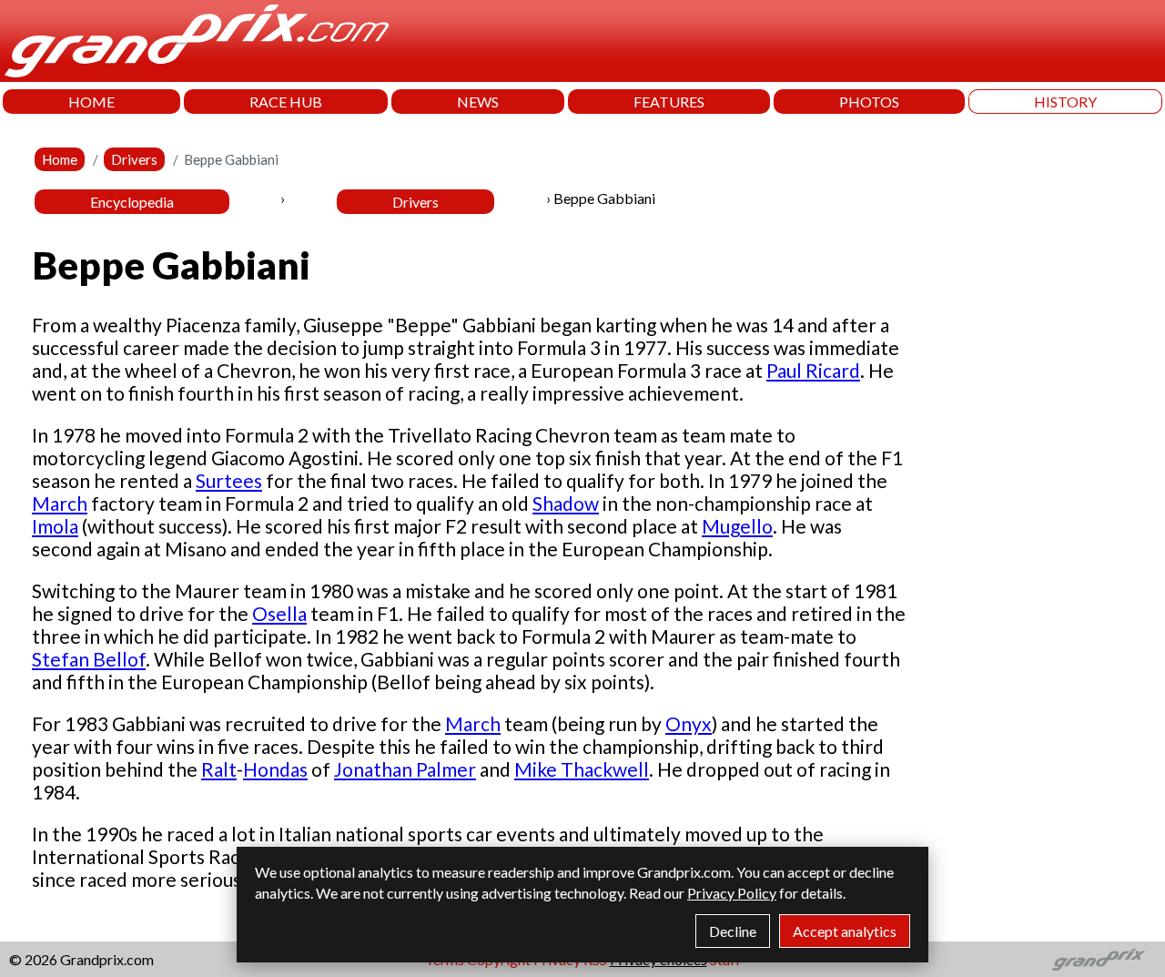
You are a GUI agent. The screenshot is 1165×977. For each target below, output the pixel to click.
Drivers (134, 159)
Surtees (229, 480)
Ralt (219, 769)
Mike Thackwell (581, 769)
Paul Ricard (813, 370)
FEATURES (668, 101)
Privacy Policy (731, 892)
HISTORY (1065, 101)
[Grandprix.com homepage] (1099, 960)
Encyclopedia (132, 201)
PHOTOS (869, 101)
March (59, 503)
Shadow (565, 503)
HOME (91, 101)
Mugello (737, 525)
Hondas (275, 769)
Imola (55, 525)
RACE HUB (285, 101)
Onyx (688, 723)
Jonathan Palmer (405, 769)
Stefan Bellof (89, 658)
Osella (279, 613)
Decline (732, 931)
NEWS (478, 101)
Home (59, 159)
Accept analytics (845, 931)
